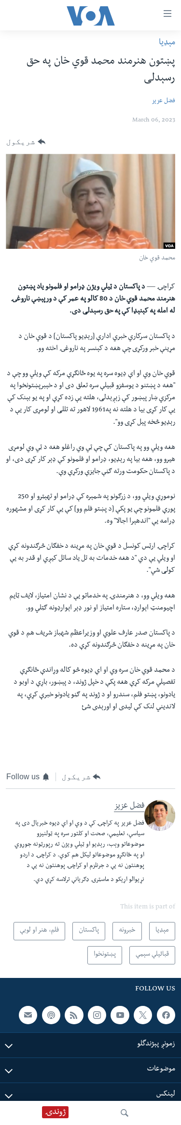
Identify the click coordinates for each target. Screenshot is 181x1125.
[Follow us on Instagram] (97, 1014)
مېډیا (167, 43)
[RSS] (74, 1014)
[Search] (124, 1113)
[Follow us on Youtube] (120, 1014)
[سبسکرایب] (28, 1014)
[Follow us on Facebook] (166, 1014)
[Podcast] (51, 1014)
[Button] (25, 142)
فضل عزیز (163, 101)
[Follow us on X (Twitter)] (143, 1014)
